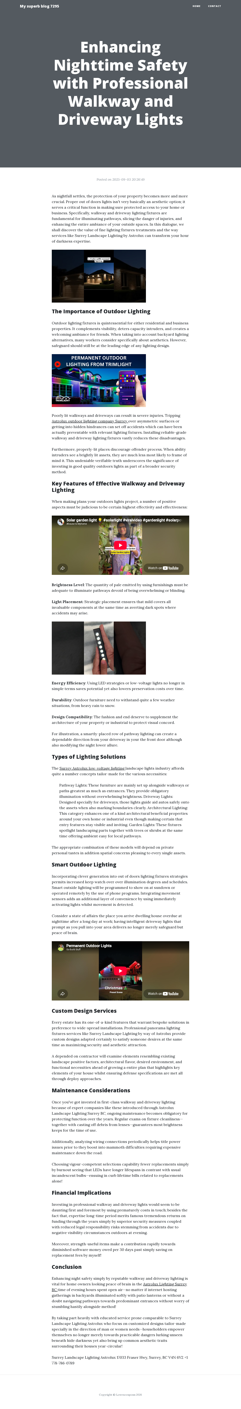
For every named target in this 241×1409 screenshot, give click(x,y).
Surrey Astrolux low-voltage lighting (92, 768)
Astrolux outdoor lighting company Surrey (90, 421)
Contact (214, 6)
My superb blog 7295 (39, 6)
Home (197, 6)
